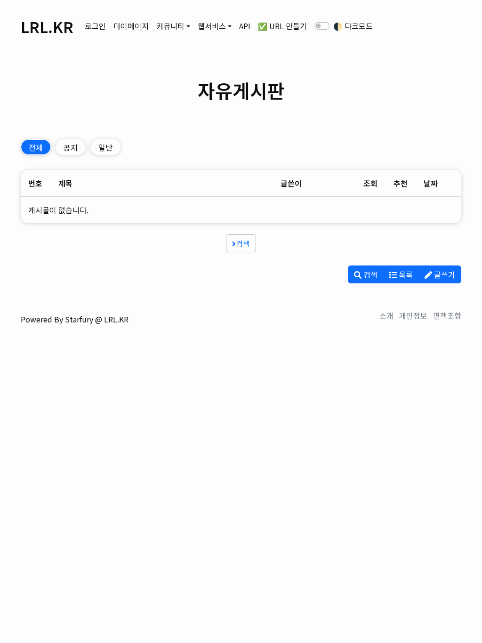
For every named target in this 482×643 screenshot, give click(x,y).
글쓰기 (443, 274)
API (244, 26)
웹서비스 (212, 26)
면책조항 (447, 315)
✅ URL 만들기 (282, 26)
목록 (405, 274)
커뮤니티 (170, 26)
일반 (105, 147)
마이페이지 (131, 26)
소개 (386, 315)
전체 (36, 147)
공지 (71, 147)
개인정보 (413, 315)
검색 (243, 243)
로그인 (95, 26)
